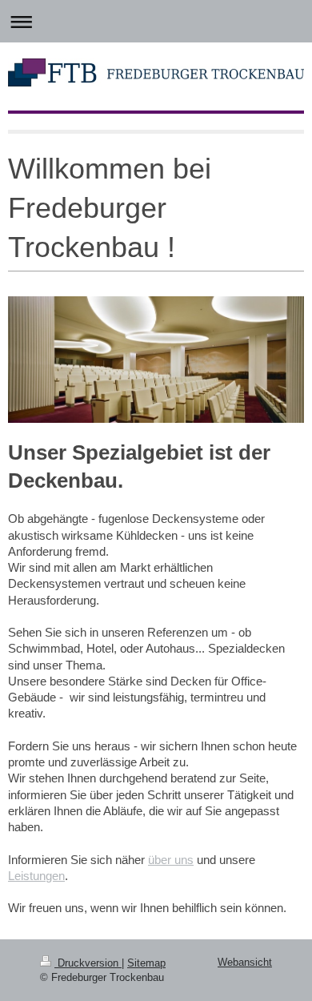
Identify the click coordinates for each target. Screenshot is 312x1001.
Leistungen (36, 875)
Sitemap (146, 963)
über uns (171, 859)
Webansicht (245, 962)
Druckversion (88, 963)
